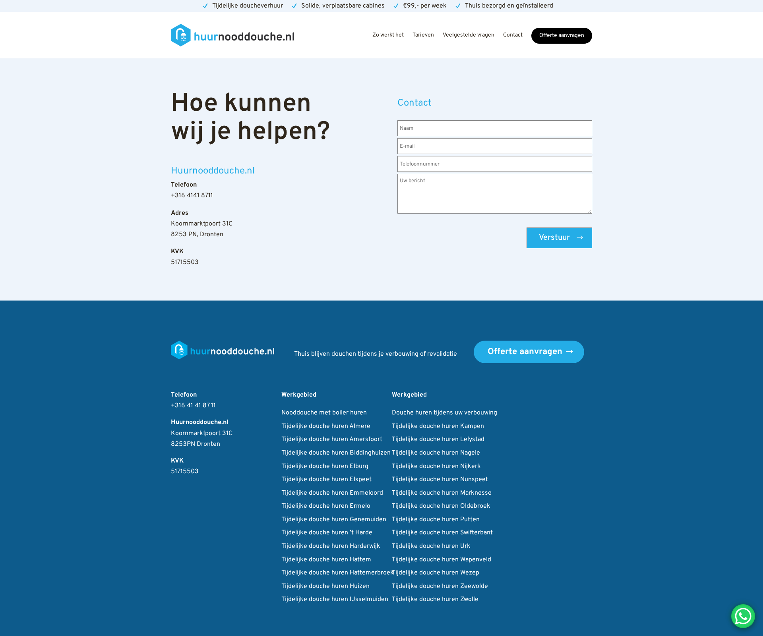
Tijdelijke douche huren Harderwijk (330, 546)
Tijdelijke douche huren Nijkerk (436, 466)
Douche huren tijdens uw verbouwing (444, 413)
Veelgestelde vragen (468, 35)
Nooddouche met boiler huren (324, 413)
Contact (513, 35)
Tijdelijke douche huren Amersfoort (331, 439)
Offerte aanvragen (561, 35)
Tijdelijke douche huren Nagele (436, 453)
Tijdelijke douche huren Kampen (438, 426)
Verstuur (554, 238)
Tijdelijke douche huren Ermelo (325, 506)
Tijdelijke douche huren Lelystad (438, 439)
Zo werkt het (388, 35)
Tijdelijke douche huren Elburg (324, 466)
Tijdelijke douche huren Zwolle (435, 599)
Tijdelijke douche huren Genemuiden (333, 520)
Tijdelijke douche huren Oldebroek (441, 506)
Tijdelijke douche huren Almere (325, 426)
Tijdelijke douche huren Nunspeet (440, 480)
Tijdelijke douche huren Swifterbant (442, 533)
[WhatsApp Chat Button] (743, 616)
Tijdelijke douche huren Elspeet (326, 480)
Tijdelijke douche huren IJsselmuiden (334, 599)
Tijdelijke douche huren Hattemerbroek (337, 573)
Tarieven (423, 35)
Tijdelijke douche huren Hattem (326, 560)
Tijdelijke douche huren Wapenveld (441, 560)
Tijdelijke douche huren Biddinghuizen (336, 453)
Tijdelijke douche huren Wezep (435, 573)
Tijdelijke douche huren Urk (431, 546)
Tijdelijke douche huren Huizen (325, 586)
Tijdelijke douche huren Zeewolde (440, 586)
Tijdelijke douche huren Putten (436, 520)
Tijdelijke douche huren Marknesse (442, 493)
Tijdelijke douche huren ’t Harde (326, 533)
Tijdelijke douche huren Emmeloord (332, 493)
